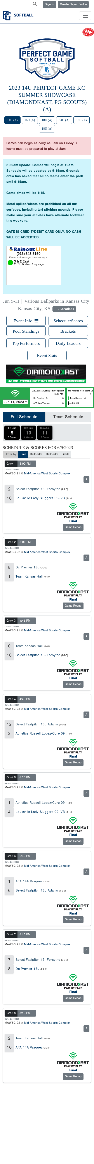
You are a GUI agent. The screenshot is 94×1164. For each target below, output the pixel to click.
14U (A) (12, 120)
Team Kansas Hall (29, 576)
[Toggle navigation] (85, 15)
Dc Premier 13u (27, 567)
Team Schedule (68, 416)
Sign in (49, 4)
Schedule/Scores (68, 320)
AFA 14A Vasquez (29, 881)
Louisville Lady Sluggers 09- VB (40, 498)
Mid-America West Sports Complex (47, 473)
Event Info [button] (24, 320)
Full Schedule (24, 416)
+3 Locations (64, 309)
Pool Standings (26, 331)
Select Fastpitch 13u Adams (37, 724)
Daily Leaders (68, 343)
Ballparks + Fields (57, 454)
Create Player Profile (73, 4)
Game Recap (73, 527)
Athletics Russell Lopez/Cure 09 (40, 733)
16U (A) (29, 120)
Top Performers (26, 343)
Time (23, 454)
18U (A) (47, 120)
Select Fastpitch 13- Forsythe (38, 489)
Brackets (68, 331)
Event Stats (47, 355)
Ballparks (36, 454)
